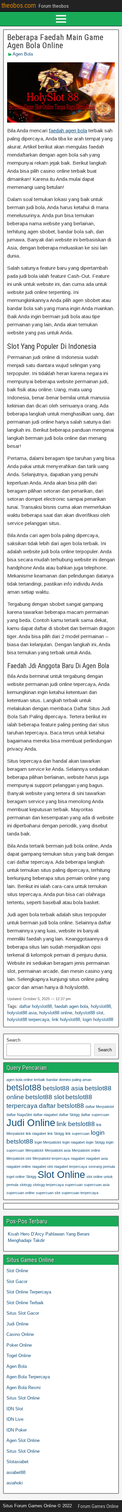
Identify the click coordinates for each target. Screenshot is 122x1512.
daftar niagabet (45, 1115)
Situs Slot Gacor (22, 1313)
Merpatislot (34, 1150)
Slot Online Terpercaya (28, 1291)
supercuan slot (48, 1193)
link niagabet (36, 1133)
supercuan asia (96, 1185)
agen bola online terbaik (25, 1080)
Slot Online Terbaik (25, 1302)
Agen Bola (23, 54)
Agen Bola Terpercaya (28, 1376)
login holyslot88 (98, 1019)
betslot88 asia (63, 1088)
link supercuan (77, 1133)
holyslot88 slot (89, 1012)
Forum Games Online (98, 1506)
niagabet (78, 1158)
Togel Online (18, 1355)
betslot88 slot (44, 1096)
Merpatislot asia (57, 1150)
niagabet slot (42, 1166)
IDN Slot (14, 1408)
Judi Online (30, 1122)
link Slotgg (55, 1133)
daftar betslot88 (61, 1105)
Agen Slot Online (23, 1440)
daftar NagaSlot (19, 1115)
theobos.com (18, 5)
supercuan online (20, 1193)
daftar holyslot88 (35, 1006)
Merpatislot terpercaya (51, 1158)
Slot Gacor (16, 1281)
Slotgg (31, 1177)
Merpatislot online (86, 1150)
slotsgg (26, 1185)
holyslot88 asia (22, 1012)
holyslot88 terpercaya (28, 1019)
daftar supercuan (95, 1115)
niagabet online (18, 1166)
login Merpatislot (48, 1142)
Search (13, 1040)
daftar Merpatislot (99, 1107)
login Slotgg (95, 1142)
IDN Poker (16, 1430)
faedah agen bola (68, 130)
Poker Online (19, 1345)
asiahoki (14, 1482)
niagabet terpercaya (70, 1166)
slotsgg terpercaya (48, 1185)
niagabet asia (97, 1158)
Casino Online (20, 1334)
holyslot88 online (55, 1012)
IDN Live (14, 1419)
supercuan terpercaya (80, 1193)
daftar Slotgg (69, 1115)
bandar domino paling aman (69, 1080)
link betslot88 (76, 1123)
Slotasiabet (17, 1461)
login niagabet (73, 1142)
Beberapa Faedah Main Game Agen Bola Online (55, 41)
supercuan (74, 1185)
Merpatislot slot (18, 1158)
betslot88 (23, 1087)
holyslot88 (101, 1006)
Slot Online (61, 1174)
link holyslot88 (66, 1019)
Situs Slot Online (23, 1398)
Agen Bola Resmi (23, 1387)
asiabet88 (15, 1472)
